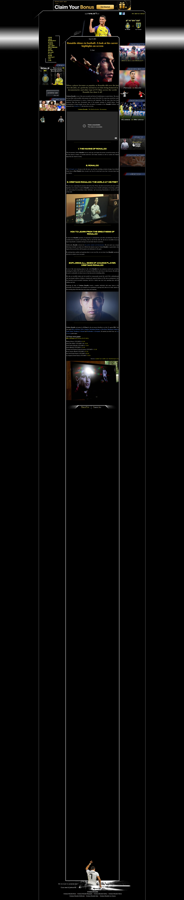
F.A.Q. (50, 54)
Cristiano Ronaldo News (70, 893)
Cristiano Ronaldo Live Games (108, 896)
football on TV (77, 106)
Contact (51, 57)
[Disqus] (92, 439)
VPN (49, 59)
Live (49, 60)
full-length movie (73, 169)
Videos (50, 44)
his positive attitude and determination (94, 245)
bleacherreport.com (114, 358)
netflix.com (105, 358)
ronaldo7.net (98, 358)
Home (50, 37)
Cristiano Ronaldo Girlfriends (77, 896)
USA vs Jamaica (85, 329)
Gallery (51, 45)
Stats (50, 42)
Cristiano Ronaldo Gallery (100, 893)
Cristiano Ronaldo (92, 892)
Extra (50, 50)
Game (50, 55)
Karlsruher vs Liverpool (93, 331)
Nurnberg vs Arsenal (79, 331)
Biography (52, 40)
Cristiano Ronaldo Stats (92, 896)
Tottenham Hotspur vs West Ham (98, 329)
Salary (51, 52)
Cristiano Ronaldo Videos (115, 893)
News (50, 39)
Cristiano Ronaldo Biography (84, 893)
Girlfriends (52, 47)
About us (137, 13)
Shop (50, 49)
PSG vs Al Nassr (76, 329)
